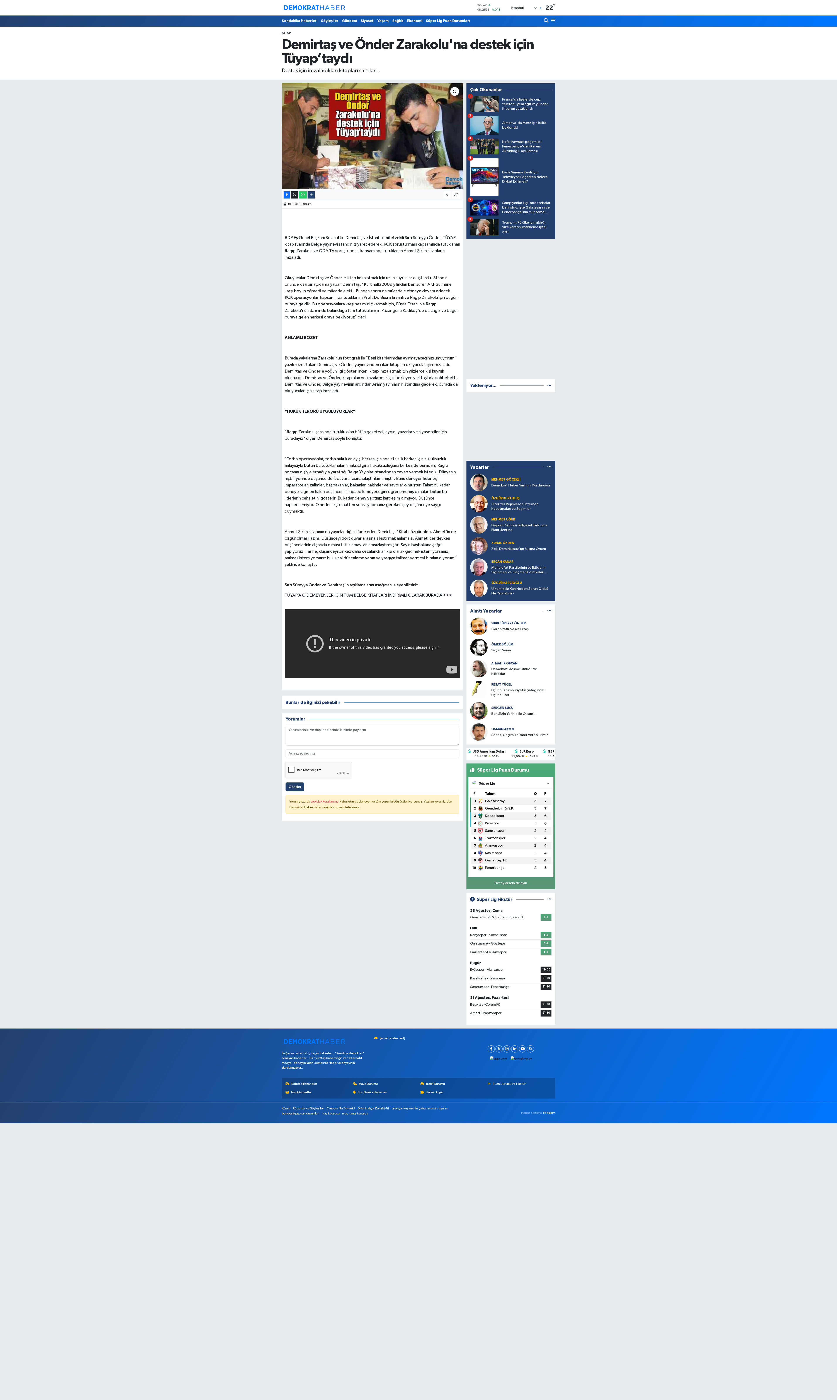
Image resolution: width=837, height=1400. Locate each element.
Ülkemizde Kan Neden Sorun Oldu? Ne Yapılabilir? (520, 591)
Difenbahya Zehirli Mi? (374, 1108)
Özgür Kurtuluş (505, 498)
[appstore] (498, 1058)
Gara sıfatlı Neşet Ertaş (510, 629)
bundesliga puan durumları (300, 1113)
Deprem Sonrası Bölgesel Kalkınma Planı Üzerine (519, 528)
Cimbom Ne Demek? (341, 1108)
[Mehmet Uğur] (479, 525)
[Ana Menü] (552, 21)
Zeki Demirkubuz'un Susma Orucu (518, 549)
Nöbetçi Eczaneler (304, 1083)
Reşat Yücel (501, 684)
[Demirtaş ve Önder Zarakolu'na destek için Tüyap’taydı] (372, 136)
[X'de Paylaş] (294, 195)
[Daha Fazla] (311, 195)
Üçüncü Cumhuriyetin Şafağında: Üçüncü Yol (517, 692)
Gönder (295, 787)
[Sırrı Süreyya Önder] (479, 626)
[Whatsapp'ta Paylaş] (303, 195)
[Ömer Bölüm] (479, 647)
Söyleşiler (329, 21)
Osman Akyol (503, 729)
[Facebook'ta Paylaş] (287, 195)
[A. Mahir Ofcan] (479, 668)
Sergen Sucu (502, 708)
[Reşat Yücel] (479, 689)
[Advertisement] (511, 308)
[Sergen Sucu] (479, 711)
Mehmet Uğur (503, 519)
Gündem (349, 21)
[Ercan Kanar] (479, 567)
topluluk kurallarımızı (325, 801)
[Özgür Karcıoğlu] (479, 588)
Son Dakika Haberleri (372, 1092)
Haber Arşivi (434, 1092)
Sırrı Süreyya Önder (508, 623)
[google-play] (521, 1058)
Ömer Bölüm (502, 644)
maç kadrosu (331, 1113)
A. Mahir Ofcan (504, 663)
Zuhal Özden (502, 543)
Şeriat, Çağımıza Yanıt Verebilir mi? (519, 735)
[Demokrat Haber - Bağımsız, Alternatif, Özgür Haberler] (314, 7)
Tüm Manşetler (301, 1092)
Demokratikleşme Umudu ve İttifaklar (514, 671)
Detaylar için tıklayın (511, 883)
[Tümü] (549, 385)
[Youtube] (522, 1049)
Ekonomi (414, 21)
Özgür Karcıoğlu (506, 583)
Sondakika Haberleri (299, 21)
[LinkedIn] (514, 1049)
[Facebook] (491, 1049)
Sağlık (397, 21)
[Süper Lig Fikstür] (549, 899)
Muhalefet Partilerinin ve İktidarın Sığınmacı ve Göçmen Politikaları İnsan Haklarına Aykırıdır (518, 570)
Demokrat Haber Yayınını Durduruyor (520, 485)
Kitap (286, 33)
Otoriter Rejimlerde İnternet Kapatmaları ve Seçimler (514, 506)
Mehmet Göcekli (506, 479)
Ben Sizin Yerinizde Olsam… (514, 714)
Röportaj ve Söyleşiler (308, 1108)
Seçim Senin (501, 650)
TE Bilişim (549, 1112)
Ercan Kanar (502, 561)
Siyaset (367, 21)
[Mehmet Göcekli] (479, 482)
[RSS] (530, 1049)
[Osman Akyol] (479, 732)
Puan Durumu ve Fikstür (509, 1083)
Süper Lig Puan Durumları (448, 21)
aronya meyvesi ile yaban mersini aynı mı (420, 1108)
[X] (499, 1049)
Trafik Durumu (435, 1083)
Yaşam (383, 21)
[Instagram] (506, 1049)
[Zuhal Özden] (479, 546)
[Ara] (546, 21)
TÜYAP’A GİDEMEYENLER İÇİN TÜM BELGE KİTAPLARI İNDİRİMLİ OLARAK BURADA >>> (368, 595)
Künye (286, 1108)
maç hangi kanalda (355, 1113)
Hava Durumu (368, 1083)
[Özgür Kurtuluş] (479, 503)
